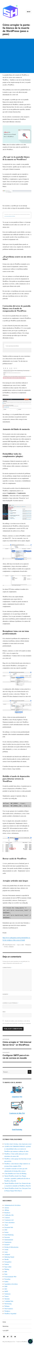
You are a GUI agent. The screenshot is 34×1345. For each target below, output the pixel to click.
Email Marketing (9, 1235)
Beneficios (7, 1212)
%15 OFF (6, 1331)
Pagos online (7, 1267)
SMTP (6, 1291)
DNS (5, 1230)
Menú (28, 11)
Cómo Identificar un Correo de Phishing (15, 1173)
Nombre (6, 994)
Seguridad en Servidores (11, 1284)
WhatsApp (30, 1341)
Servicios (5, 1326)
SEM (5, 1286)
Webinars (7, 1306)
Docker (6, 1232)
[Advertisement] (17, 56)
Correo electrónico (11, 1003)
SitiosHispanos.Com (10, 945)
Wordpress (28, 945)
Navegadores (8, 1262)
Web (4, 1012)
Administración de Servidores (12, 1205)
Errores (6, 946)
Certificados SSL (9, 1215)
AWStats (6, 1210)
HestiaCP (7, 1244)
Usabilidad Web (8, 1301)
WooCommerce (8, 1308)
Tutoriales (7, 1299)
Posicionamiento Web (10, 1276)
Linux (6, 1252)
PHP (5, 1272)
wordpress (11, 946)
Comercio (7, 1217)
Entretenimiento (8, 1240)
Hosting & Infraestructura (11, 1247)
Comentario (7, 967)
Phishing (6, 1269)
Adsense (6, 1208)
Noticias (6, 1264)
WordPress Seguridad (10, 1313)
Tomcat (6, 1296)
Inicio (4, 1322)
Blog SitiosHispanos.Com (9, 1341)
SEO (5, 1289)
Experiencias (7, 1242)
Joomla (6, 1249)
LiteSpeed (7, 1254)
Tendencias (7, 1294)
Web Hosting (8, 1304)
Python (6, 1281)
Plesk (5, 1274)
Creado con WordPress (21, 1341)
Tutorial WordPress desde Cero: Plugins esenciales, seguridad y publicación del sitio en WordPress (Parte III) (17, 1178)
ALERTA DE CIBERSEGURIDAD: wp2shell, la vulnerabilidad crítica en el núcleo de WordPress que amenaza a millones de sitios (17, 1148)
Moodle (6, 1259)
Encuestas (7, 1237)
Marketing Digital (9, 1257)
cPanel (6, 1225)
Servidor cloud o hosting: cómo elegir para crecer (17, 1144)
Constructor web (9, 1220)
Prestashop (7, 1279)
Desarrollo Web (8, 1227)
